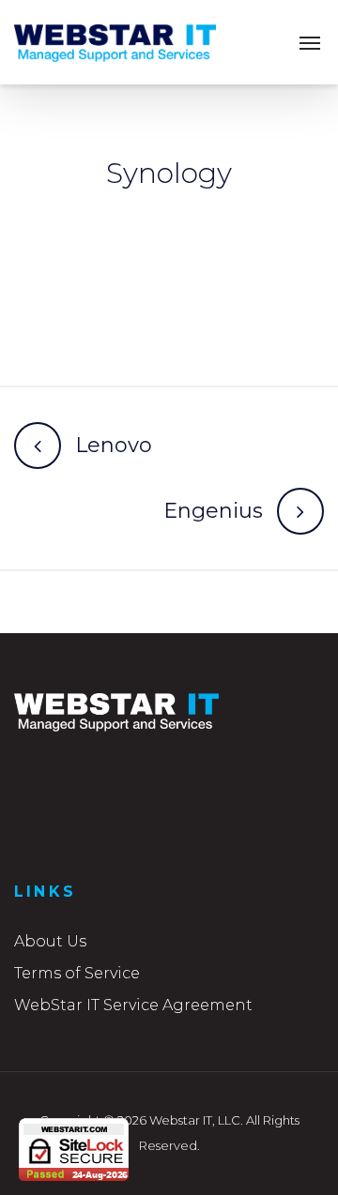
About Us (50, 941)
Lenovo (113, 445)
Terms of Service (77, 973)
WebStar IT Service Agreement (133, 1005)
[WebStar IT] (115, 42)
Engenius (213, 510)
